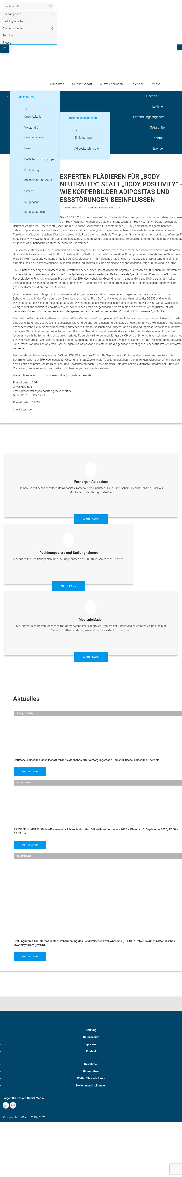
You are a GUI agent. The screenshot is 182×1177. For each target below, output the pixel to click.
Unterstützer (91, 1071)
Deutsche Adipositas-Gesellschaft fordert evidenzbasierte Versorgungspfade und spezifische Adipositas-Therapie (86, 760)
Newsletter (91, 1064)
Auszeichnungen (111, 84)
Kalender (137, 84)
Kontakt (91, 1051)
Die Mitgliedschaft (14, 21)
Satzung (91, 1030)
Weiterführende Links (91, 1078)
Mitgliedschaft (82, 84)
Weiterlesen (30, 771)
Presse (7, 42)
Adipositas (56, 84)
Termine (8, 35)
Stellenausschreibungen (91, 1085)
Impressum (91, 1044)
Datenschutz (91, 1037)
